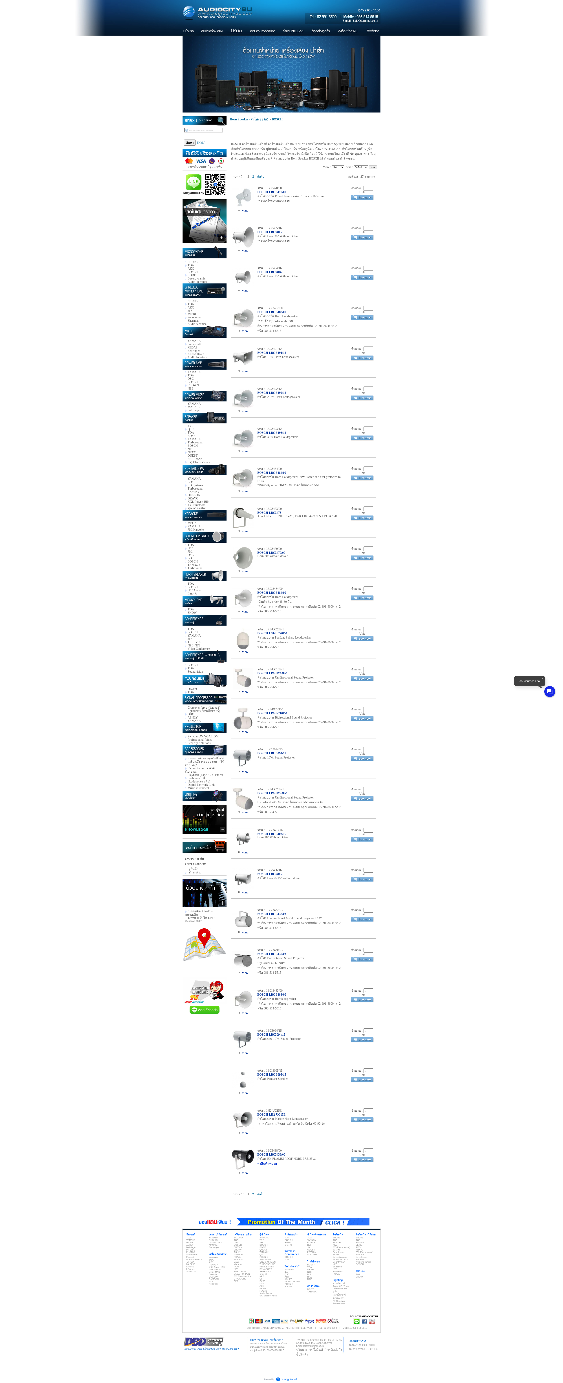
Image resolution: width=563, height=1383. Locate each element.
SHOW (359, 1277)
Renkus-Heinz (267, 1266)
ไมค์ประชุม (313, 1261)
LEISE (359, 1245)
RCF (309, 1245)
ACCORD (312, 1254)
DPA (236, 1281)
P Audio (263, 1291)
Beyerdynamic (340, 1257)
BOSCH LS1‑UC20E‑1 (272, 633)
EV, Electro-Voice (242, 1276)
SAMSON (191, 1271)
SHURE (190, 1266)
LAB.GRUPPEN (242, 1274)
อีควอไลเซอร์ (292, 1266)
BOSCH (277, 119)
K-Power (360, 1259)
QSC (236, 1242)
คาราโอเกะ (313, 1286)
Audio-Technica (340, 1259)
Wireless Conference (292, 1253)
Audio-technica (363, 1262)
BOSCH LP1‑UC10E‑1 (272, 673)
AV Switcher (339, 1301)
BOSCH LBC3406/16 (271, 874)
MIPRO (359, 1250)
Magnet (190, 1257)
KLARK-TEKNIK (293, 1281)
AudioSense (266, 1293)
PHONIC (190, 1252)
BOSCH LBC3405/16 (271, 232)
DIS (309, 1274)
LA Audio (190, 1269)
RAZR (310, 1277)
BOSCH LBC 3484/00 (271, 472)
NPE (236, 1269)
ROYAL (237, 1257)
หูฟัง (335, 1291)
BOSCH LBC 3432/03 (271, 914)
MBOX (310, 1289)
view (244, 210)
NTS (211, 1281)
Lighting (338, 1280)
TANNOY (264, 1252)
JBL (261, 1242)
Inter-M (263, 1274)
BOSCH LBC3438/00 (271, 1154)
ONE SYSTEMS (268, 1262)
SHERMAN (214, 1272)
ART (287, 1277)
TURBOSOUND (267, 1264)
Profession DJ (340, 1288)
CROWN (238, 1250)
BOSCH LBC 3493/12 (271, 432)
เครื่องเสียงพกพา (218, 1254)
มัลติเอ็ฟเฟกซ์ (339, 1295)
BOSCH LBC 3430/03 (271, 954)
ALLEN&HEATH (194, 1259)
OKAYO (213, 1274)
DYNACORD (215, 1242)
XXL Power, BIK (217, 1267)
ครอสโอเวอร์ (339, 1283)
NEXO (263, 1288)
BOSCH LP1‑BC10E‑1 (272, 713)
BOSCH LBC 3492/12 (271, 392)
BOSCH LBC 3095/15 (271, 1074)
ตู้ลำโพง (264, 1234)
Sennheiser (338, 1252)
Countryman (339, 1262)
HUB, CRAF (240, 1271)
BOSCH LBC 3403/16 (271, 834)
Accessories (339, 1303)
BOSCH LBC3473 (269, 512)
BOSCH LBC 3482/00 (271, 312)
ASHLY (190, 1245)
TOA (188, 1237)
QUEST (263, 1250)
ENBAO (360, 1254)
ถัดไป (260, 176)
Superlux (337, 1266)
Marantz (238, 1264)
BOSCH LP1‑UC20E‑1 (272, 793)
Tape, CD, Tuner (341, 1286)
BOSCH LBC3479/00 (271, 552)
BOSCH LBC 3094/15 (271, 753)
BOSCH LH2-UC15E (271, 1114)
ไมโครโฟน (339, 1234)
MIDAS (189, 1242)
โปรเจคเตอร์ (338, 1298)
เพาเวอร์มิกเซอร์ (218, 1234)
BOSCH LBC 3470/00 (271, 192)
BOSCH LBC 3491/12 (271, 352)
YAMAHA (191, 1240)
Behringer (191, 1247)
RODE (336, 1254)
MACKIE (190, 1264)
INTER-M (190, 1250)
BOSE (263, 1247)
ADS (211, 1262)
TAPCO (190, 1262)
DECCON (213, 1277)
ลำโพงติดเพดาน (316, 1234)
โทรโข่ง (360, 1271)
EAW (262, 1281)
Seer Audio (265, 1259)
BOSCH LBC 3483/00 (271, 994)
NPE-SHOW (215, 1269)
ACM (236, 1266)
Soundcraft (191, 1254)
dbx (286, 1272)
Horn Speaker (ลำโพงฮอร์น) (249, 119)
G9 (261, 1279)
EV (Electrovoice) (341, 1247)
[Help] (201, 142)
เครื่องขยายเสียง (243, 1234)
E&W (236, 1262)
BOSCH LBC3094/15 (271, 1034)
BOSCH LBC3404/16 (271, 272)
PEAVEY (213, 1264)
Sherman (238, 1259)
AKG (335, 1245)
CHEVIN (238, 1247)
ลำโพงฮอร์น (291, 1234)
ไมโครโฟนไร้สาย (366, 1234)
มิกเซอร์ (190, 1234)
